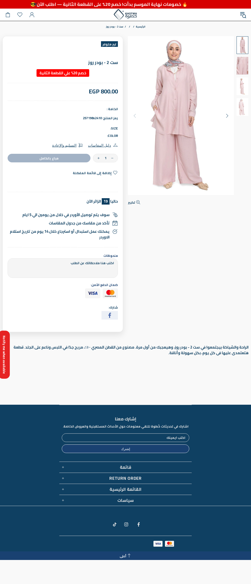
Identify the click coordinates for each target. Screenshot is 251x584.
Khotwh (125, 15)
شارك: (113, 307)
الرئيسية (140, 27)
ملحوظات (110, 256)
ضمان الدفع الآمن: (104, 285)
